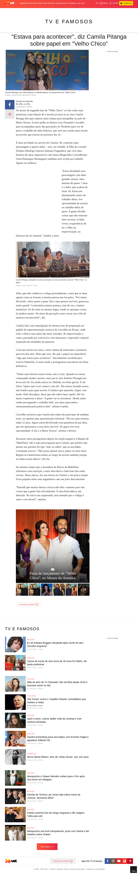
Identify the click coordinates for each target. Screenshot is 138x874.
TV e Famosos (69, 21)
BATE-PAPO (38, 3)
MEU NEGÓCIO (49, 3)
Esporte (62, 11)
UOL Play (81, 3)
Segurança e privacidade (95, 869)
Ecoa (93, 11)
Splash (69, 11)
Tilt (89, 11)
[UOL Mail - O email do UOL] (104, 3)
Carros (40, 11)
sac (97, 3)
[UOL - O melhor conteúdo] (9, 3)
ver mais (45, 847)
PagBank (72, 3)
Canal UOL (100, 11)
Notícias (25, 11)
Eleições (17, 11)
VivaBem (84, 11)
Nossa (108, 11)
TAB (112, 11)
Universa (76, 11)
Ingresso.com (26, 3)
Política (33, 11)
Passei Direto (62, 3)
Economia (48, 11)
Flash (10, 11)
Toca (121, 11)
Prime (116, 11)
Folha (55, 11)
